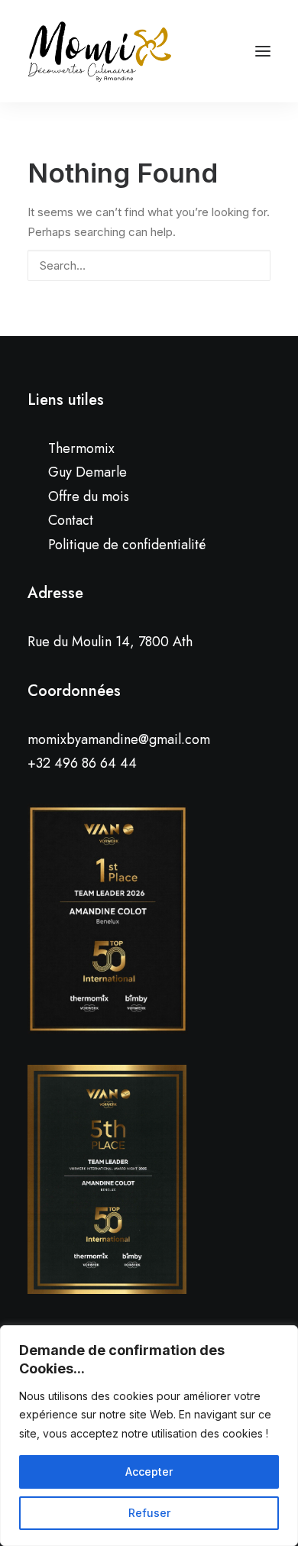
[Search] (149, 265)
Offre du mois (88, 496)
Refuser (149, 1512)
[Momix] (100, 51)
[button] (251, 264)
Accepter (149, 1471)
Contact (70, 520)
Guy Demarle (87, 472)
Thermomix (81, 448)
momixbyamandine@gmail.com (119, 739)
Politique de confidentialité (127, 545)
